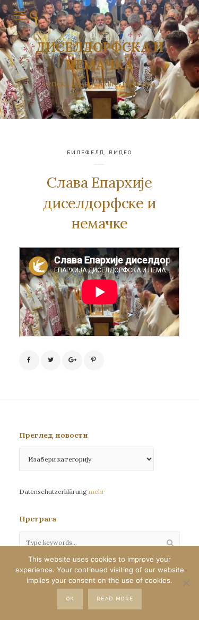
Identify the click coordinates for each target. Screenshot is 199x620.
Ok (70, 598)
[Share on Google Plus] (72, 360)
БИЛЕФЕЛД (86, 152)
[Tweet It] (51, 360)
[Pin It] (94, 360)
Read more (115, 598)
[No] (185, 583)
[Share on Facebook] (29, 360)
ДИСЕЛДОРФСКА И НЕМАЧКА (99, 56)
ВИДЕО (120, 152)
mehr (97, 491)
